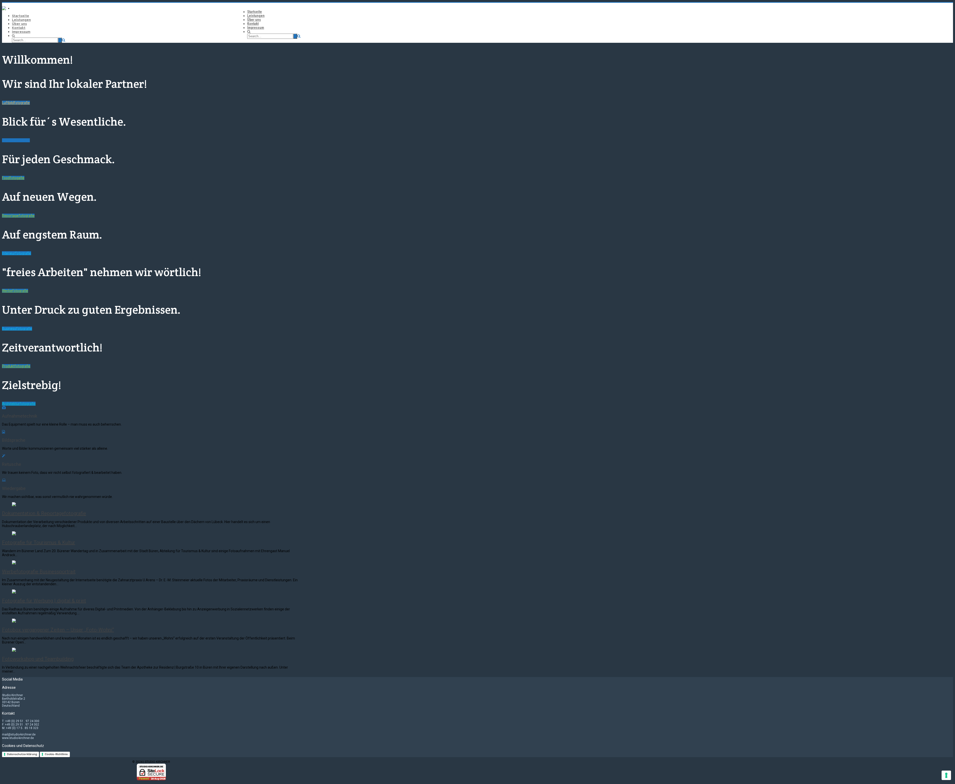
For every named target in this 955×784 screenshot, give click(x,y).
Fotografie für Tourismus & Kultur (38, 542)
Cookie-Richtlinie (56, 754)
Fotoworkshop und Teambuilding (38, 659)
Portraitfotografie (16, 140)
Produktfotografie (16, 366)
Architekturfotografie (19, 404)
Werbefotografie (15, 291)
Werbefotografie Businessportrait (39, 572)
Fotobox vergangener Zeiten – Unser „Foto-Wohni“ (58, 630)
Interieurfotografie (16, 253)
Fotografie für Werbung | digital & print (44, 601)
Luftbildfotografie (16, 103)
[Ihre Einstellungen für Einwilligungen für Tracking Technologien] (946, 775)
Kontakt (253, 24)
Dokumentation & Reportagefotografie (44, 513)
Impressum (255, 28)
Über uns (254, 20)
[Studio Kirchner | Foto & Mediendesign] (4, 9)
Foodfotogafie (13, 178)
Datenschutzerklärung (22, 754)
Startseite (254, 12)
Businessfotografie (17, 329)
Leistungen (256, 16)
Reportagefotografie (18, 216)
